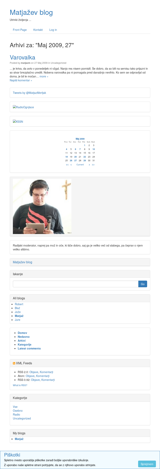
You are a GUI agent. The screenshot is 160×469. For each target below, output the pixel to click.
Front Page (20, 30)
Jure (17, 320)
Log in (53, 30)
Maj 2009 (80, 138)
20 (75, 156)
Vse (15, 407)
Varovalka (22, 57)
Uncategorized (58, 62)
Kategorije (24, 344)
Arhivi (22, 340)
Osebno (18, 410)
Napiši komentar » (21, 80)
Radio (16, 414)
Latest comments (29, 348)
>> (93, 164)
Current (80, 164)
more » (44, 76)
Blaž (17, 308)
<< (67, 164)
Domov (22, 333)
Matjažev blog (31, 12)
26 (71, 160)
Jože (18, 312)
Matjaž (19, 316)
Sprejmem (147, 464)
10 (93, 149)
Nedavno (24, 337)
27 (75, 160)
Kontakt (38, 30)
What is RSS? (20, 385)
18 (66, 156)
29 (85, 160)
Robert (19, 304)
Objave (33, 372)
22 (85, 156)
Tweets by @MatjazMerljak (29, 93)
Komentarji (46, 372)
